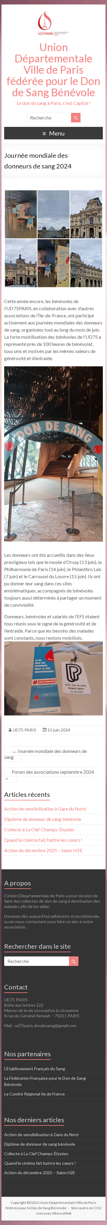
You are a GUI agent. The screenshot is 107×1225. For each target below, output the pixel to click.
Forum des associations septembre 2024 (49, 775)
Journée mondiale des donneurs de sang (45, 754)
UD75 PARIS (24, 729)
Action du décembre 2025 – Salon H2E (43, 850)
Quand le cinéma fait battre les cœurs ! (43, 840)
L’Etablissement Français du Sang (34, 1068)
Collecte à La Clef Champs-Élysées (39, 829)
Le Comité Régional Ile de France (34, 1093)
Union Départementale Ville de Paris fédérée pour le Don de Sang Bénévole (53, 69)
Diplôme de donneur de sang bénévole (42, 819)
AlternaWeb (61, 1213)
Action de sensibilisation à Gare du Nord (45, 808)
